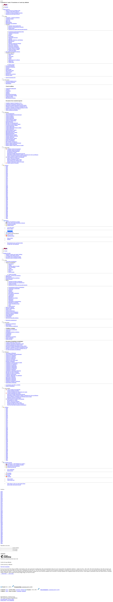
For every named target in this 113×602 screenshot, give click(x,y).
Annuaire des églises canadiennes (15, 281)
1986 (7, 211)
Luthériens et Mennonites (11, 374)
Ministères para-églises (13, 297)
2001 (7, 195)
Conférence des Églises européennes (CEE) (15, 343)
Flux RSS (9, 474)
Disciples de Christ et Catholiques (13, 373)
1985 (7, 212)
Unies (9, 305)
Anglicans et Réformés (10, 359)
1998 (7, 199)
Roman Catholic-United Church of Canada (14, 145)
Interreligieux (8, 324)
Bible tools (8, 21)
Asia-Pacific (10, 56)
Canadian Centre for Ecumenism (14, 148)
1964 (7, 218)
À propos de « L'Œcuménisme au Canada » (16, 463)
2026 (7, 166)
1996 (7, 201)
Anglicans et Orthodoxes (11, 357)
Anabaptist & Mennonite (13, 32)
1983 (7, 213)
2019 (7, 174)
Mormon (10, 42)
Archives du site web (11, 467)
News (7, 589)
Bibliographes (9, 276)
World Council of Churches (13, 163)
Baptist (9, 35)
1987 (7, 210)
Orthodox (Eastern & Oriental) (14, 43)
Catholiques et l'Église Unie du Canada (14, 362)
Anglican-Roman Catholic (11, 119)
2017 (7, 177)
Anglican (10, 34)
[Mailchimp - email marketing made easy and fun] (6, 557)
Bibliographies (9, 22)
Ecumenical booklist (11, 224)
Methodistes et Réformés (11, 379)
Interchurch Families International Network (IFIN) (16, 105)
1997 (7, 200)
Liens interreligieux (10, 314)
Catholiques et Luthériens (11, 364)
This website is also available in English (15, 464)
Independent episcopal (13, 37)
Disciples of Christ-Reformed (12, 123)
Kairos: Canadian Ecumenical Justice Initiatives (17, 155)
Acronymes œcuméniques (11, 261)
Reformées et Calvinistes (11, 336)
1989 (7, 207)
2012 (7, 183)
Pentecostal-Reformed (10, 139)
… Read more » (4, 573)
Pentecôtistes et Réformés (11, 382)
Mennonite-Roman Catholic (11, 132)
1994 (7, 204)
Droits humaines (9, 279)
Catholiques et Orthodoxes (11, 368)
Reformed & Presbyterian (11, 94)
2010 (7, 185)
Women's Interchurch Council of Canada (15, 161)
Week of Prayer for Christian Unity (13, 10)
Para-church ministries (13, 44)
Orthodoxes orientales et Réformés (13, 381)
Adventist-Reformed (10, 113)
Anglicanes (10, 289)
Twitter (8, 475)
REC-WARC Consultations (11, 141)
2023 (7, 170)
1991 (7, 206)
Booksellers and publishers (11, 23)
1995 (7, 202)
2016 (7, 178)
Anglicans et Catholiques (11, 355)
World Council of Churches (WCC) (13, 108)
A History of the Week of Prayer (12, 11)
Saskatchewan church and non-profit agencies (17, 29)
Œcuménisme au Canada (12, 400)
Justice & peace (9, 71)
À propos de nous (8, 462)
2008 (7, 187)
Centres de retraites (12, 274)
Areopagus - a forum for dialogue (13, 17)
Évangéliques (11, 294)
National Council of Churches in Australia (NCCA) (16, 106)
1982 (7, 214)
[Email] (1, 581)
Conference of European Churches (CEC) (14, 104)
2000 (7, 197)
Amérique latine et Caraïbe (13, 266)
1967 (7, 217)
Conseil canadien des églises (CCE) (13, 342)
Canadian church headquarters (14, 25)
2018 (7, 175)
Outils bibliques (9, 315)
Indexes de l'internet (10, 307)
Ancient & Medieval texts (11, 81)
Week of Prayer (6, 9)
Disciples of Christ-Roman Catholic (13, 124)
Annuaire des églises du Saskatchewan (16, 282)
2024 (7, 168)
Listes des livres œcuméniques (12, 312)
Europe (9, 58)
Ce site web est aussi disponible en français (16, 222)
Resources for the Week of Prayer (13, 14)
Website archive (10, 225)
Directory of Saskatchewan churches (15, 27)
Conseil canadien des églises (13, 390)
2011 (7, 184)
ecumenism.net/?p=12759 (23, 587)
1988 (7, 208)
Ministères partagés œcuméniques (14, 397)
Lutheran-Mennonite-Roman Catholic (13, 127)
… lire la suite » (10, 573)
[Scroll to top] (1, 1)
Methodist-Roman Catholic (11, 134)
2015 (7, 179)
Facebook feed (10, 232)
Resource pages (9, 75)
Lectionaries (8, 72)
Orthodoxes (10, 300)
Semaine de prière (7, 253)
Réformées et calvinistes (13, 302)
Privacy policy (10, 228)
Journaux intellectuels (10, 308)
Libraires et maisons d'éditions (12, 313)
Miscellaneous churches (11, 97)
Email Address (16, 547)
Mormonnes (10, 299)
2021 (7, 172)
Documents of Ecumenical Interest (13, 51)
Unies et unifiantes (9, 337)
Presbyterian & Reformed (13, 47)
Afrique (10, 265)
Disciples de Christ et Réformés (12, 372)
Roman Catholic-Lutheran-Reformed (13, 143)
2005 (7, 191)
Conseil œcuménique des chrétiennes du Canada (17, 391)
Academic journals (9, 18)
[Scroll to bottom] (2, 1)
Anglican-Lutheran (10, 116)
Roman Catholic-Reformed (11, 144)
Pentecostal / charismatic (13, 45)
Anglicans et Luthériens (11, 356)
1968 (7, 215)
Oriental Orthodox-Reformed (12, 135)
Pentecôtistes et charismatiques (14, 301)
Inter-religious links (10, 70)
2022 (7, 171)
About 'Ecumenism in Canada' (13, 221)
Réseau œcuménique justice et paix (14, 159)
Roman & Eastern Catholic (13, 49)
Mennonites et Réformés (11, 377)
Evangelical (10, 36)
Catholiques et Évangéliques (11, 363)
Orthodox (8, 93)
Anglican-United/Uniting (11, 120)
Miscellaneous (11, 41)
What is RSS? (10, 238)
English (6, 248)
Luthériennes (11, 295)
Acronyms (8, 20)
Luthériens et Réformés (10, 376)
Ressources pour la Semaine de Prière (13, 257)
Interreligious (8, 83)
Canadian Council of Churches (13, 150)
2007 (7, 188)
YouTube (9, 476)
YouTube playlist (10, 235)
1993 (7, 205)
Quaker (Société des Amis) (13, 303)
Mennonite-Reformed (10, 131)
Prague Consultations (10, 140)
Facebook (9, 473)
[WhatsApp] (1, 583)
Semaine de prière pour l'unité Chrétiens (14, 254)
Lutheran (10, 38)
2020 (7, 173)
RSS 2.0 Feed (10, 234)
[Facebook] (1, 578)
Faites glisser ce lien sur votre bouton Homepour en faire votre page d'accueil (16, 484)
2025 (7, 167)
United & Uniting (9, 96)
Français (6, 4)
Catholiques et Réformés (11, 369)
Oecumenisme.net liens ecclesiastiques (16, 287)
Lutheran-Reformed (10, 128)
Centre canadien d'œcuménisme (13, 389)
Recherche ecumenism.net (11, 320)
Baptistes (10, 290)
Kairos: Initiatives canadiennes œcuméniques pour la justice (19, 396)
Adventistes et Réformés (11, 353)
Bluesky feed (10, 231)
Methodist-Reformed (10, 133)
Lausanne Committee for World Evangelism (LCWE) (17, 107)
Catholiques (10, 292)
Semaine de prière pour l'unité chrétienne (15, 403)
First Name (15, 549)
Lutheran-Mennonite (10, 126)
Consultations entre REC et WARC (13, 384)
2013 (7, 181)
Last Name (15, 550)
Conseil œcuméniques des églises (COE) (14, 344)
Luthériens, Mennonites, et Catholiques (14, 375)
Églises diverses (11, 306)
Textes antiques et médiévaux (12, 326)
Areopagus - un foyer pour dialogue (13, 275)
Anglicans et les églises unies (12, 360)
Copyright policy (10, 227)
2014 (7, 180)
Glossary (7, 68)
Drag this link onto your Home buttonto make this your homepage (15, 243)
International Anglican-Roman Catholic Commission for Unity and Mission (22, 154)
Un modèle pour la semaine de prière (13, 256)
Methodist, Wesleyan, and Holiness (15, 39)
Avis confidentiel (10, 469)
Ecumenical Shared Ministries (13, 151)
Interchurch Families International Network (16, 153)
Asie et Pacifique (11, 267)
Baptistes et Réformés (10, 361)
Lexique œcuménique (10, 310)
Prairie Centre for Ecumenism (13, 158)
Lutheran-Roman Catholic (11, 130)
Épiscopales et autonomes (13, 293)
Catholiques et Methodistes (11, 367)
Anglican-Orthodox (10, 117)
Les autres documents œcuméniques (13, 349)
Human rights (8, 69)
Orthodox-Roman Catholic (11, 138)
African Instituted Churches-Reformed (14, 114)
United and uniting (12, 50)
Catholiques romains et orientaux (12, 332)
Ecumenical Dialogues (10, 67)
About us (6, 220)
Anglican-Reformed (10, 118)
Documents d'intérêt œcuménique (13, 277)
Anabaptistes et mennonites (14, 288)
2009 (7, 186)
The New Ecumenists (5, 566)
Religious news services (11, 74)
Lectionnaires (8, 316)
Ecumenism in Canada (11, 152)
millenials (23, 589)
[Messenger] (1, 579)
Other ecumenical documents (12, 110)
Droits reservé (10, 470)
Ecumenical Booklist (10, 65)
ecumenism (18, 589)
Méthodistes (10, 296)
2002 (7, 194)
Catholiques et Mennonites (11, 366)
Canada (10, 57)
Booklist (6, 7)
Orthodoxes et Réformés (11, 380)
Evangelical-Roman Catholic (12, 125)
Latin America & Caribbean (14, 59)
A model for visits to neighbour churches (14, 12)
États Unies (10, 269)
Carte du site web (10, 480)
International (11, 54)
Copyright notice (4, 599)
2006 (7, 190)
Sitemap (9, 239)
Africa (9, 55)
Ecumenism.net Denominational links (16, 31)
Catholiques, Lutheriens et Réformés (13, 370)
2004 (7, 192)
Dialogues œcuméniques (11, 323)
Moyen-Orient (11, 272)
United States (11, 62)
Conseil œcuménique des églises (14, 393)
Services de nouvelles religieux (12, 317)
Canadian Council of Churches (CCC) (14, 103)
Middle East (10, 61)
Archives (6, 165)
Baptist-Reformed (9, 121)
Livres (6, 250)
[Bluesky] (1, 576)
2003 (7, 193)
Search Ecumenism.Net (10, 77)
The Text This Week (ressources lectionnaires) (16, 404)
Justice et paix (9, 309)
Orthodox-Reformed (10, 137)
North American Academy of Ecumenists (15, 157)
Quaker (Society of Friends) (14, 48)
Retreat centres (11, 28)
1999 (7, 198)
